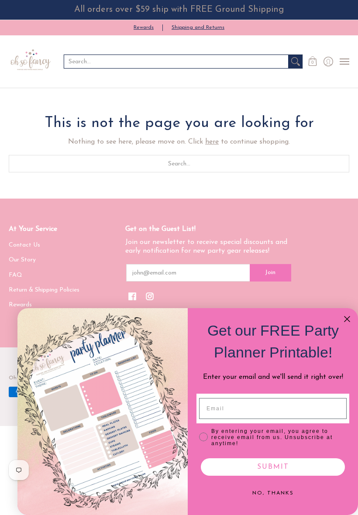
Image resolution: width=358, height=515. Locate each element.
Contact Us (24, 245)
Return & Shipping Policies (44, 290)
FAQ (15, 275)
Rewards (144, 27)
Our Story (22, 260)
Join (270, 272)
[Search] (296, 62)
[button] (312, 61)
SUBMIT (273, 467)
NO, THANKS (273, 493)
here (212, 141)
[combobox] (176, 62)
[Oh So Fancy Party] (30, 61)
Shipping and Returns (198, 27)
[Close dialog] (347, 319)
